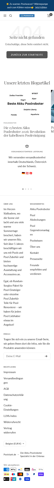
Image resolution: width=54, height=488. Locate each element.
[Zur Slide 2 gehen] (25, 189)
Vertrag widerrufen (10, 430)
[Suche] (10, 15)
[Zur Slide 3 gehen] (28, 189)
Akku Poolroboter (40, 209)
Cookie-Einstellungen (11, 407)
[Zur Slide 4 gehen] (31, 189)
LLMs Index (10, 415)
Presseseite (36, 258)
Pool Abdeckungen (37, 217)
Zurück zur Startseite (27, 54)
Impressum (10, 372)
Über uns (35, 246)
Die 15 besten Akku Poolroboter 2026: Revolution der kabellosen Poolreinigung (24, 131)
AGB (6, 388)
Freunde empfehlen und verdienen (38, 269)
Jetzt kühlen (41, 7)
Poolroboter (10, 123)
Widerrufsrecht (12, 422)
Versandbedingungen (13, 380)
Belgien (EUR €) (13, 443)
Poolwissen (36, 240)
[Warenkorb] (48, 15)
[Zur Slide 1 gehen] (22, 189)
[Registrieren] (46, 356)
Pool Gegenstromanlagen (39, 230)
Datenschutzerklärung (14, 397)
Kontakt (34, 252)
